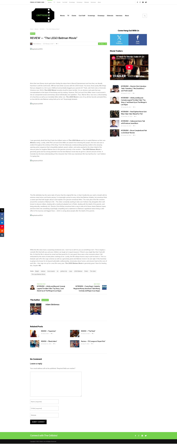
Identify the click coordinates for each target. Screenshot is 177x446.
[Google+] (140, 2)
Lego (70, 271)
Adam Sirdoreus (37, 43)
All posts (45, 300)
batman (43, 271)
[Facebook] (137, 2)
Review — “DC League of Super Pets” (93, 341)
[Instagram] (143, 2)
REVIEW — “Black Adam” (49, 341)
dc (57, 271)
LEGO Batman (78, 271)
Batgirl (37, 271)
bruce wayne (51, 271)
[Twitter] (146, 2)
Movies (36, 29)
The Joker (93, 271)
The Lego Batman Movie (38, 274)
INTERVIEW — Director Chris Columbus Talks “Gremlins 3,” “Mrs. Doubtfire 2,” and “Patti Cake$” (133, 88)
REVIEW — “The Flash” (88, 331)
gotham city (64, 271)
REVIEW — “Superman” (48, 331)
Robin (86, 271)
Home (31, 29)
